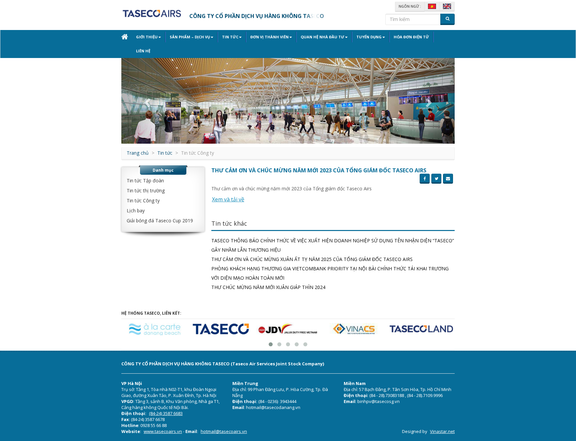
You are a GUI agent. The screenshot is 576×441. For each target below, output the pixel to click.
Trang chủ (138, 153)
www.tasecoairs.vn (163, 431)
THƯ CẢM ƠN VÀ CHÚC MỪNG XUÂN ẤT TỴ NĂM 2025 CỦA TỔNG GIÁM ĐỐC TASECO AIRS (312, 259)
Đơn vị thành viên (269, 36)
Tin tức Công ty (143, 200)
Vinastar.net (442, 431)
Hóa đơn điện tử (411, 36)
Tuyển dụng (369, 36)
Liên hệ (143, 50)
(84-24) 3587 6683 (166, 413)
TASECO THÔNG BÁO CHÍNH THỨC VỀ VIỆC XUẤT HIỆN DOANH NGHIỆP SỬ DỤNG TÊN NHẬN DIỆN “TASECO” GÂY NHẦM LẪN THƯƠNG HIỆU (332, 245)
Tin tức (230, 36)
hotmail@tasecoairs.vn (224, 431)
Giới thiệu (147, 36)
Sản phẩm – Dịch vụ (190, 36)
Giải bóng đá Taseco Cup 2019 (160, 220)
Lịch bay (136, 210)
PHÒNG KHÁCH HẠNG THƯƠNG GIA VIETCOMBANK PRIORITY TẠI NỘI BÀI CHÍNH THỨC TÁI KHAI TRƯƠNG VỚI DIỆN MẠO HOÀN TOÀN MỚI (330, 273)
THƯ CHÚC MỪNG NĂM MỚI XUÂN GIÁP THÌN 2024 (268, 287)
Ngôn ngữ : (410, 6)
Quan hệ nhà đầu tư (322, 36)
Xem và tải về (228, 199)
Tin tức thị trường (146, 190)
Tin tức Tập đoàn (145, 180)
